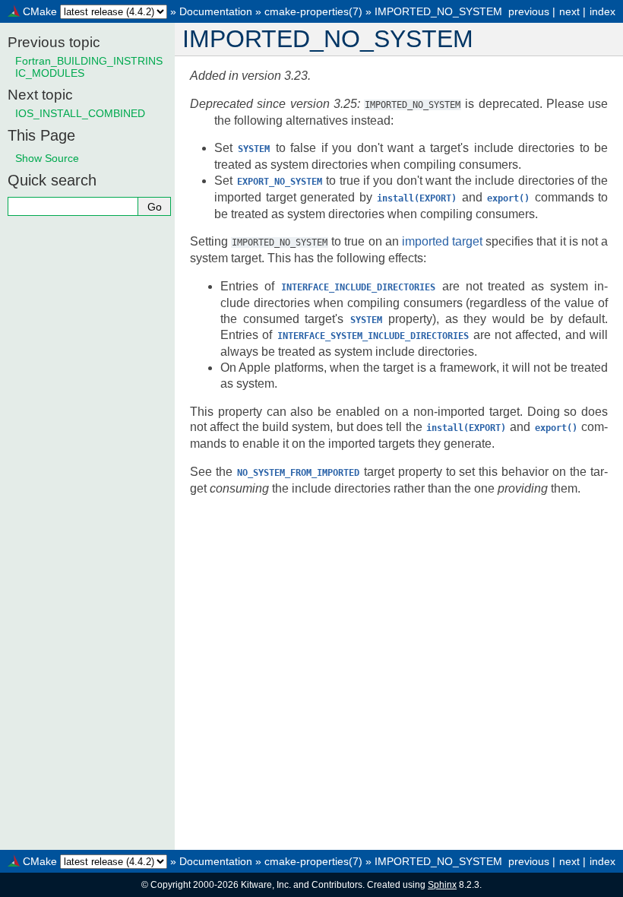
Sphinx (442, 885)
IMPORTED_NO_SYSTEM (438, 11)
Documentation (215, 11)
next (569, 11)
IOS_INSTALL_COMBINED (80, 113)
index (602, 11)
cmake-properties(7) (313, 11)
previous (528, 11)
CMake (40, 11)
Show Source (47, 158)
